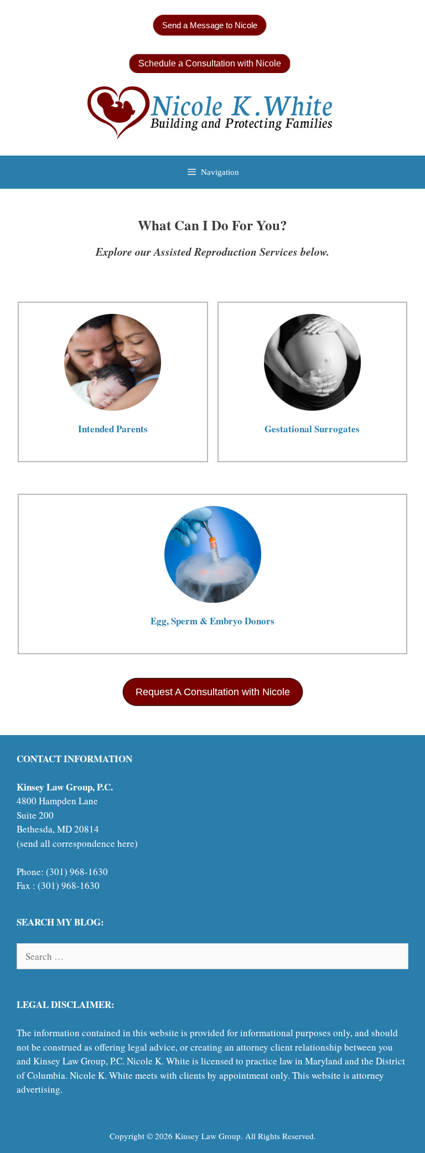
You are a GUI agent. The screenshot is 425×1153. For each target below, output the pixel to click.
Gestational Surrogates (312, 429)
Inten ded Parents (113, 429)
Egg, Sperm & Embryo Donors (212, 621)
